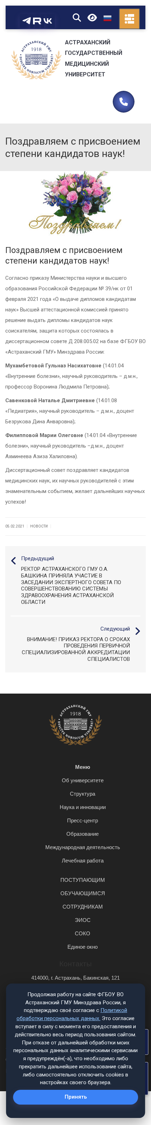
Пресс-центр (82, 820)
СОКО (82, 933)
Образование (82, 834)
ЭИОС (83, 920)
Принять (76, 1097)
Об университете (83, 780)
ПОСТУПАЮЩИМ (82, 880)
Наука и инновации (83, 807)
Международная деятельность (82, 847)
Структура (82, 794)
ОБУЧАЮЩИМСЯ (82, 893)
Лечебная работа (83, 861)
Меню (82, 767)
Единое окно (82, 947)
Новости (39, 526)
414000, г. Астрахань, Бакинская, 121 (75, 978)
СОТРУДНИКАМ (83, 907)
